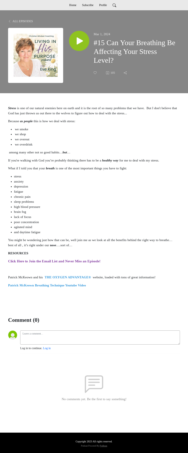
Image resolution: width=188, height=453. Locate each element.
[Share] (125, 73)
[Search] (114, 5)
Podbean (103, 446)
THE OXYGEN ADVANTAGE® (69, 277)
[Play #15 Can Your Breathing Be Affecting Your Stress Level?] (79, 41)
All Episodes (22, 21)
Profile (103, 5)
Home (72, 5)
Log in (47, 348)
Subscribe (87, 5)
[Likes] (95, 73)
